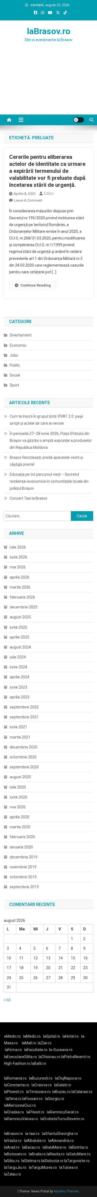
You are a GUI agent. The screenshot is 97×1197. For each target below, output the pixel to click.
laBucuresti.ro (41, 1078)
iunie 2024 (18, 667)
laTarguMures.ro (43, 1167)
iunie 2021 (18, 727)
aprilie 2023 (19, 697)
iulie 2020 (18, 787)
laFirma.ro (13, 1050)
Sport (14, 385)
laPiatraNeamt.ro (75, 1057)
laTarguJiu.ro (16, 1167)
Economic (18, 345)
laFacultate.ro (35, 1050)
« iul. (7, 1000)
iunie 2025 (18, 627)
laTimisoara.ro (38, 1092)
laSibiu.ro (12, 1161)
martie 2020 (20, 827)
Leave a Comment (28, 200)
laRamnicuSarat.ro (63, 1112)
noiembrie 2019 (23, 867)
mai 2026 (18, 567)
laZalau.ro (12, 1174)
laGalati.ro (62, 1085)
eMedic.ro (12, 1036)
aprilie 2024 (19, 677)
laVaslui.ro (14, 1140)
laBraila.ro (37, 1154)
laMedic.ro (32, 1036)
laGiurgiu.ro (55, 1098)
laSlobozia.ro (52, 1161)
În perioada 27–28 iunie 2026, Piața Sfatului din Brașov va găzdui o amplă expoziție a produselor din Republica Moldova (51, 440)
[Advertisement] (48, 85)
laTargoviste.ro (76, 1161)
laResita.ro (56, 1154)
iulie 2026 (18, 547)
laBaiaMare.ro (54, 1147)
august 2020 (20, 777)
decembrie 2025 (23, 607)
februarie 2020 (22, 837)
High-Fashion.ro (17, 1063)
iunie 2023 (18, 687)
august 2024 (20, 647)
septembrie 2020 (24, 767)
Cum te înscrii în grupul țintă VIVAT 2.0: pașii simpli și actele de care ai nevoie (46, 419)
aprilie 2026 (19, 577)
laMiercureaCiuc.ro (20, 1105)
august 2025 (20, 617)
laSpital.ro (51, 1036)
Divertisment (21, 335)
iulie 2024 (18, 657)
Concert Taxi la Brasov (28, 498)
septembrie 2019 (24, 887)
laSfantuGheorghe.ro (60, 1133)
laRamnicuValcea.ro (21, 1119)
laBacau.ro (31, 1147)
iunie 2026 (18, 557)
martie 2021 (20, 737)
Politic (15, 365)
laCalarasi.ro (81, 1092)
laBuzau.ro (61, 1092)
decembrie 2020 (23, 747)
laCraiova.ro (42, 1085)
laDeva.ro (14, 1098)
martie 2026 (20, 587)
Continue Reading (35, 285)
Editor (49, 193)
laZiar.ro (44, 1043)
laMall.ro (29, 1043)
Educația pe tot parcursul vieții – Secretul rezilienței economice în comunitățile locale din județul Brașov (49, 481)
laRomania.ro (15, 1078)
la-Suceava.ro (60, 1050)
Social (15, 375)
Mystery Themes (66, 1191)
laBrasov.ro (48, 31)
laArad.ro (12, 1147)
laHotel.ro (71, 1036)
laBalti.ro (38, 1063)
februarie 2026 (22, 597)
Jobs (14, 355)
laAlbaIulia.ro (35, 1140)
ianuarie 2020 (21, 847)
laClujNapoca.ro (68, 1078)
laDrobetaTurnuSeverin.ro (62, 1119)
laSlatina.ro (30, 1161)
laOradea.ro (14, 1112)
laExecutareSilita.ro (20, 1057)
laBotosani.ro (15, 1154)
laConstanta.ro (16, 1085)
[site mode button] (78, 120)
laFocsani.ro (32, 1098)
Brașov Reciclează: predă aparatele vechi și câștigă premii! (46, 461)
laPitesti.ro (35, 1112)
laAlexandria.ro (61, 1140)
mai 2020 (18, 807)
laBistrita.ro (78, 1147)
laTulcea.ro (68, 1167)
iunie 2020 (18, 797)
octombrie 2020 (23, 757)
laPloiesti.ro (14, 1092)
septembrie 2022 (24, 707)
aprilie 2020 (19, 817)
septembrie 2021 (24, 717)
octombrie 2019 (23, 877)
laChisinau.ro (49, 1057)
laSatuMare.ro (78, 1154)
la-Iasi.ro (32, 1133)
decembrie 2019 (23, 857)
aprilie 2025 (19, 637)
